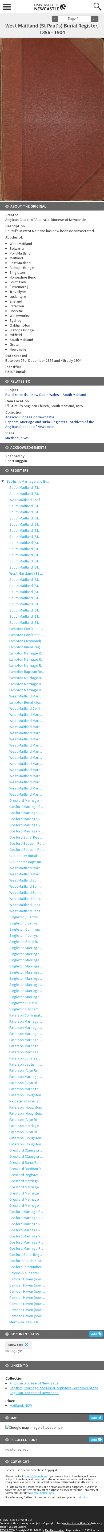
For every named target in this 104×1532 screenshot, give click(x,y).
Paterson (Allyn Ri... (24, 1070)
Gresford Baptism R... (26, 1168)
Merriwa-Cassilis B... (25, 1322)
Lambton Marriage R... (26, 653)
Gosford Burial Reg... (25, 837)
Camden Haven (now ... (27, 1279)
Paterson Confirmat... (26, 1015)
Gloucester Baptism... (26, 861)
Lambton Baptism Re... (27, 671)
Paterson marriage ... (25, 1125)
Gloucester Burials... (25, 855)
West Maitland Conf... (25, 499)
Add (94, 1334)
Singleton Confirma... (25, 929)
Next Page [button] (94, 19)
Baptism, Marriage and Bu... (28, 481)
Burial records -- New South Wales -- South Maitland (45, 394)
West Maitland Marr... (25, 696)
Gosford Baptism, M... (26, 1260)
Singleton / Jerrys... (24, 917)
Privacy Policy (7, 1520)
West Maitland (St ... (26, 573)
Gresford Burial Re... (25, 1162)
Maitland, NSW (21, 1405)
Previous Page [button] (56, 19)
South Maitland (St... (25, 487)
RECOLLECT (6, 1530)
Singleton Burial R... (24, 941)
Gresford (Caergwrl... (26, 1150)
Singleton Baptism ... (25, 1009)
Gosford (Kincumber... (26, 1266)
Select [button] (89, 19)
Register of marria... (25, 1101)
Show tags (15, 1345)
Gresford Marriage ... (25, 800)
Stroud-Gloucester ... (25, 1273)
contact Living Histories (77, 1523)
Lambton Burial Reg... (25, 647)
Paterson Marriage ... (25, 1021)
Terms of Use (24, 1520)
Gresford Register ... (25, 1174)
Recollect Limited (54, 1530)
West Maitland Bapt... (25, 898)
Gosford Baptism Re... (26, 843)
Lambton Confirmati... (26, 628)
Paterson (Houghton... (26, 1095)
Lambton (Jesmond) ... (26, 640)
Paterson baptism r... (25, 1064)
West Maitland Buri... (25, 880)
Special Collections (35, 1476)
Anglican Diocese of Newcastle (34, 1383)
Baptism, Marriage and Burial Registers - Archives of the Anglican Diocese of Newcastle (54, 1390)
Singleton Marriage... (25, 947)
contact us (82, 1497)
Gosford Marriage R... (26, 806)
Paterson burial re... (24, 1058)
